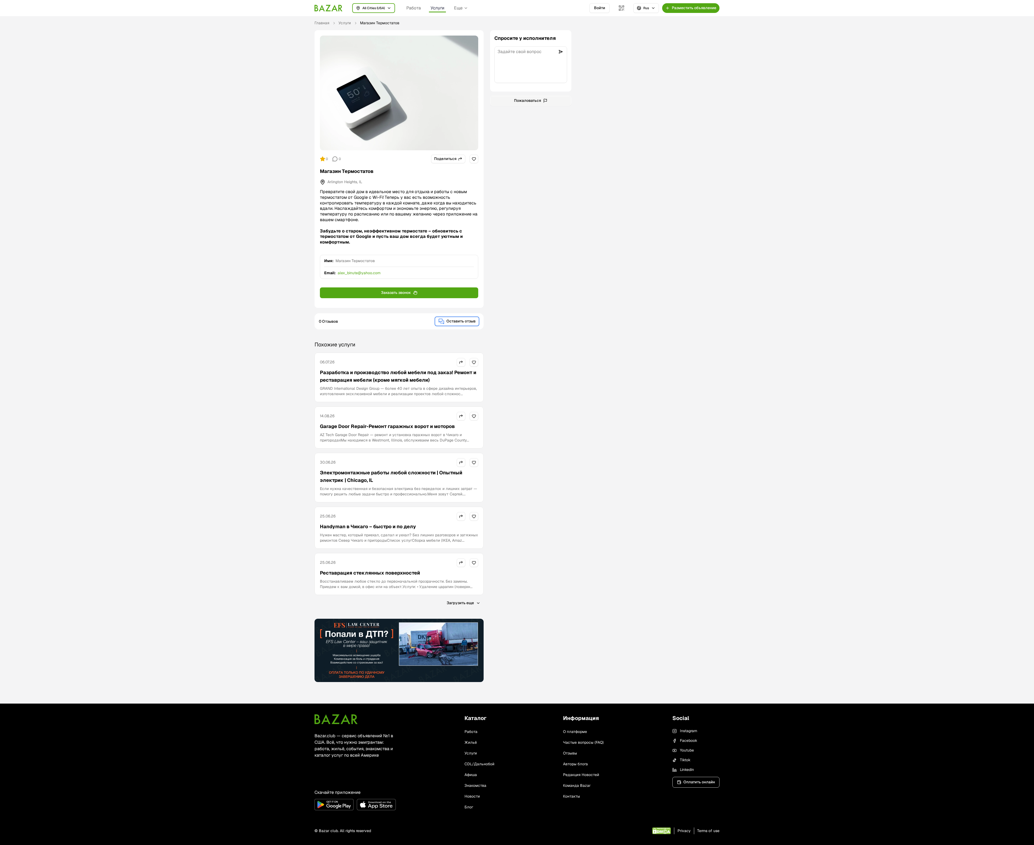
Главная (322, 22)
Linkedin (687, 769)
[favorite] (474, 159)
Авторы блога (575, 763)
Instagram (688, 730)
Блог (468, 807)
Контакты (571, 796)
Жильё (470, 742)
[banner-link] (399, 650)
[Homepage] (329, 8)
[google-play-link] (334, 804)
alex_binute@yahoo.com (359, 272)
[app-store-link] (376, 804)
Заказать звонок (396, 292)
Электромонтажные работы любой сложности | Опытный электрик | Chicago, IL (391, 476)
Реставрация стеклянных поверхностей (370, 573)
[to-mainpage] (336, 719)
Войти (599, 7)
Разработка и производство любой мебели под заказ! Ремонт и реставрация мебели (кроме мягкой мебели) (398, 376)
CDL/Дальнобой (479, 763)
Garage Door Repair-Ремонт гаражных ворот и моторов (387, 426)
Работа (413, 8)
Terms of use (708, 830)
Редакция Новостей (581, 774)
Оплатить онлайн (699, 782)
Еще (458, 8)
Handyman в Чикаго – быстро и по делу (368, 526)
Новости (472, 796)
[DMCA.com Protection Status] (661, 830)
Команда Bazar (577, 785)
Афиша (470, 774)
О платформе (575, 731)
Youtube (687, 750)
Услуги (437, 8)
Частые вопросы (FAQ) (583, 742)
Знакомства (475, 785)
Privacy (684, 830)
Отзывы (570, 753)
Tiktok (685, 759)
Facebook (688, 740)
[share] (461, 362)
